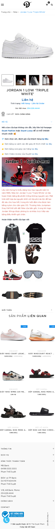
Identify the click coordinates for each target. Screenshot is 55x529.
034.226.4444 (33, 108)
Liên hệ (27, 99)
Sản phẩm (27, 316)
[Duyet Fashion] (28, 4)
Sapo (33, 527)
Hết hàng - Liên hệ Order (32, 103)
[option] (27, 45)
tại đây (45, 139)
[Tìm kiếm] (52, 4)
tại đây (49, 144)
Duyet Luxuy (27, 130)
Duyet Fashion (8, 130)
